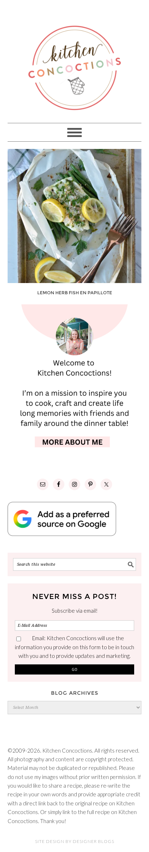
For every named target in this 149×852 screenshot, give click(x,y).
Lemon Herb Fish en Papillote (74, 292)
